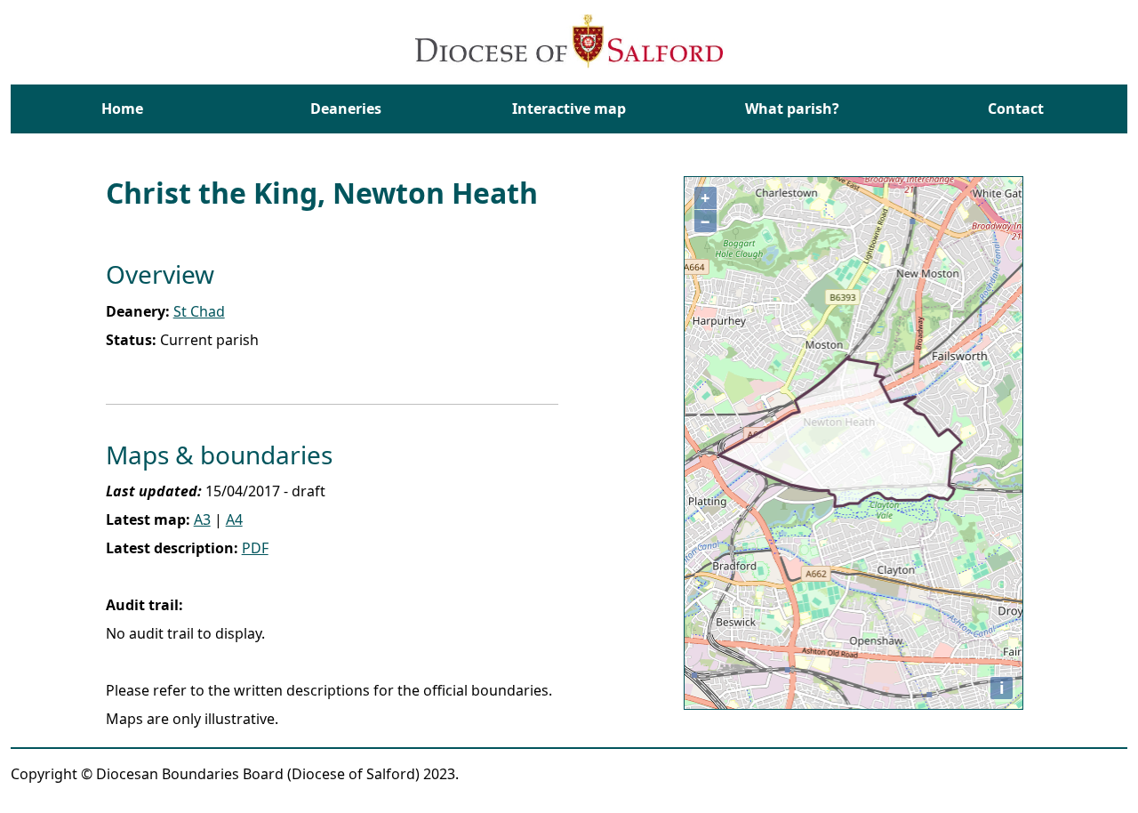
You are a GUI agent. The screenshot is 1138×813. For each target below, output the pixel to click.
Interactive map (569, 108)
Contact (1016, 108)
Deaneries (345, 108)
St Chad (199, 311)
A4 (234, 519)
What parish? (792, 108)
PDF (255, 548)
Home (122, 108)
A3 (202, 519)
